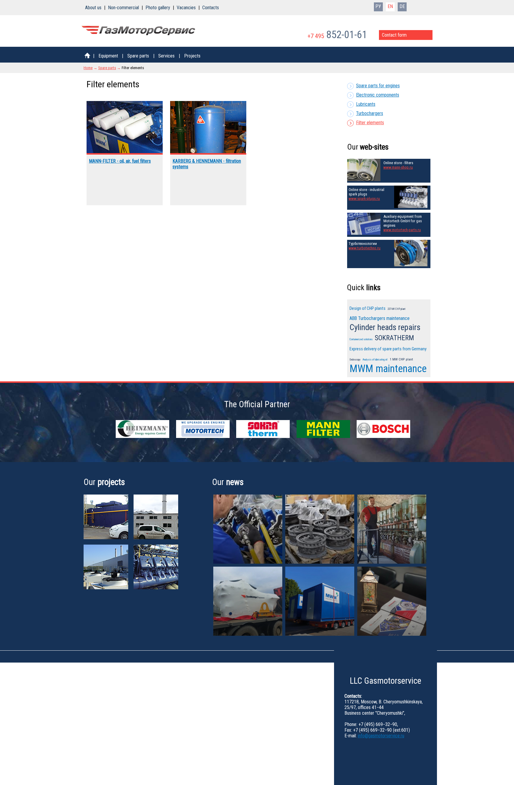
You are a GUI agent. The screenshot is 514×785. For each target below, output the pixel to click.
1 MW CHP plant (401, 359)
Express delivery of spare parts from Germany (388, 349)
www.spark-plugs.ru (364, 198)
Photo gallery (157, 7)
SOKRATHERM (394, 338)
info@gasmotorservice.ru (381, 736)
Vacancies (186, 7)
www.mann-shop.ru (398, 167)
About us (93, 7)
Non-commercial (123, 7)
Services (166, 56)
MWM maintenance (388, 368)
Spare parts (138, 56)
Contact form (394, 35)
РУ (378, 6)
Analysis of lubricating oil (375, 359)
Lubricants (365, 104)
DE (402, 6)
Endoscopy (355, 359)
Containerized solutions (361, 339)
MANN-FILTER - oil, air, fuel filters (120, 161)
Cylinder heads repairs (385, 327)
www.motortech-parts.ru (402, 230)
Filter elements (370, 122)
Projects (192, 56)
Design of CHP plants (368, 308)
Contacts (210, 7)
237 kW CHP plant (396, 308)
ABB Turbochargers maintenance (380, 318)
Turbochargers (369, 113)
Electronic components (377, 95)
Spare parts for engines (378, 85)
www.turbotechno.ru (364, 248)
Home (88, 68)
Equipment (108, 56)
